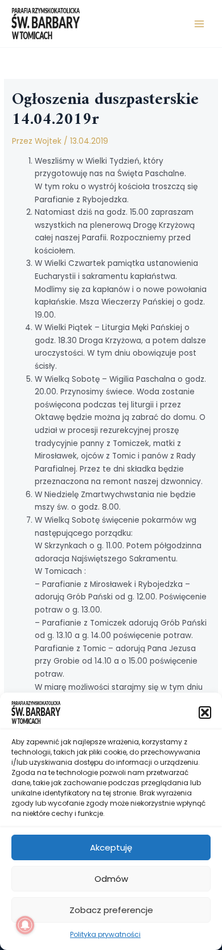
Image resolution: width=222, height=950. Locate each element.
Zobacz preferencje (111, 910)
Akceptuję (111, 847)
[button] (205, 712)
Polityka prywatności (105, 934)
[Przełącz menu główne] (199, 23)
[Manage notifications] (25, 925)
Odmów (111, 879)
